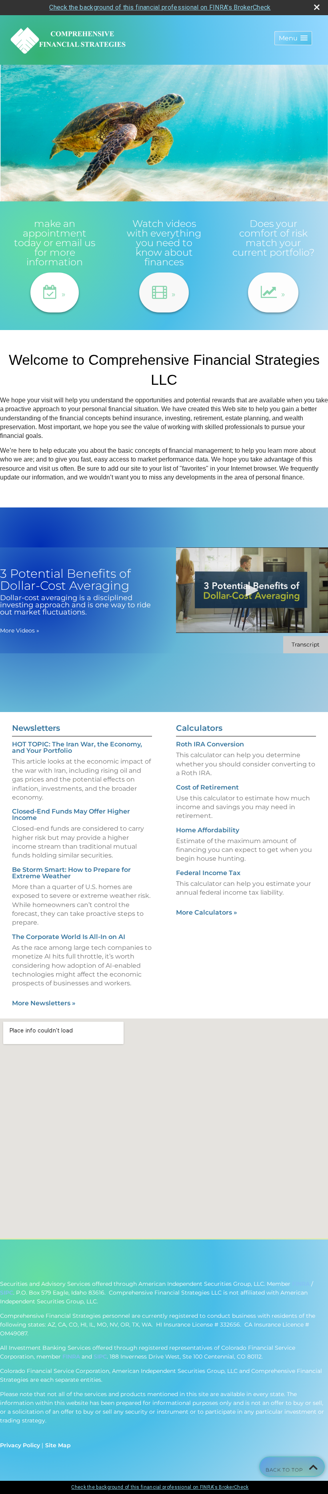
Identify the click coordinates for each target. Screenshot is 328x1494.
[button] (293, 38)
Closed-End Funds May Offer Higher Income (71, 815)
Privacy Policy (20, 1445)
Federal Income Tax (208, 873)
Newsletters (36, 728)
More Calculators (206, 912)
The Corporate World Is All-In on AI (68, 937)
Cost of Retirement (207, 787)
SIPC (6, 1292)
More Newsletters (44, 1003)
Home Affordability (207, 830)
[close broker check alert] (317, 7)
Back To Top (285, 1470)
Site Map (58, 1445)
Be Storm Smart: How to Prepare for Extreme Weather (71, 873)
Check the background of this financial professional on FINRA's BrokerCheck (159, 7)
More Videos (19, 630)
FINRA (301, 1283)
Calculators (199, 728)
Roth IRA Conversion (210, 744)
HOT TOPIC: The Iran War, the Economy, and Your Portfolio (77, 747)
